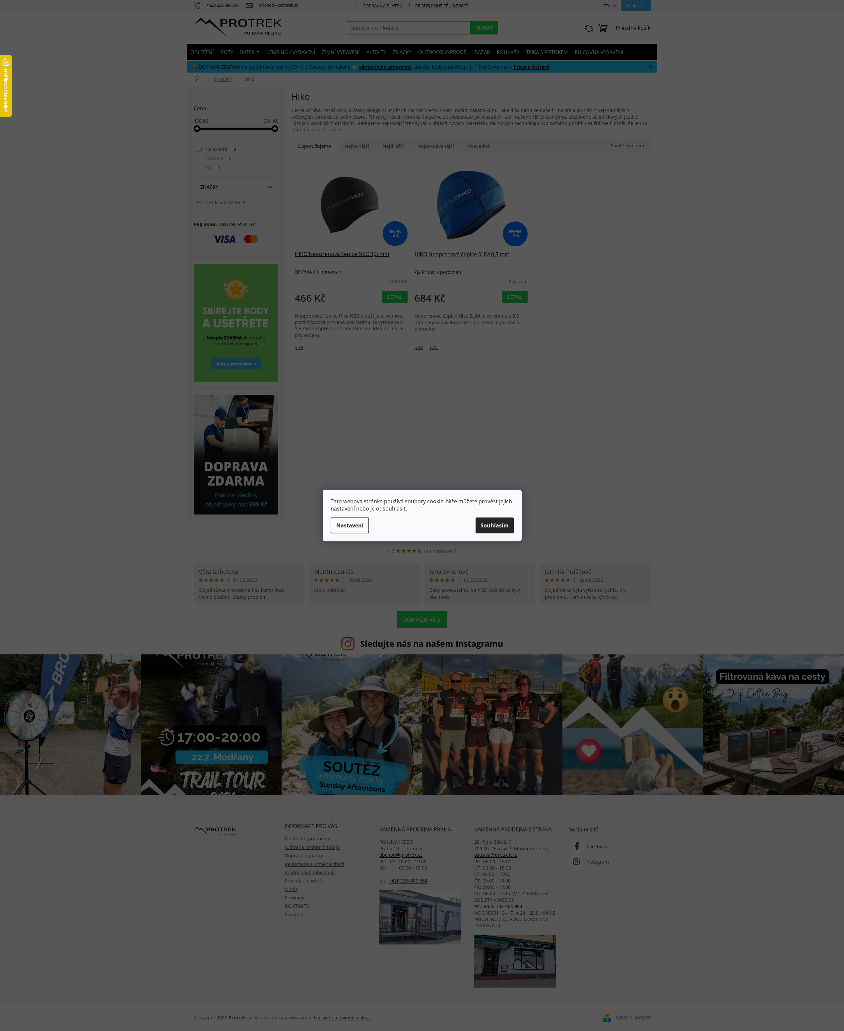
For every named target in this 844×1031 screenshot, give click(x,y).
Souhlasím (495, 525)
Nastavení (349, 525)
